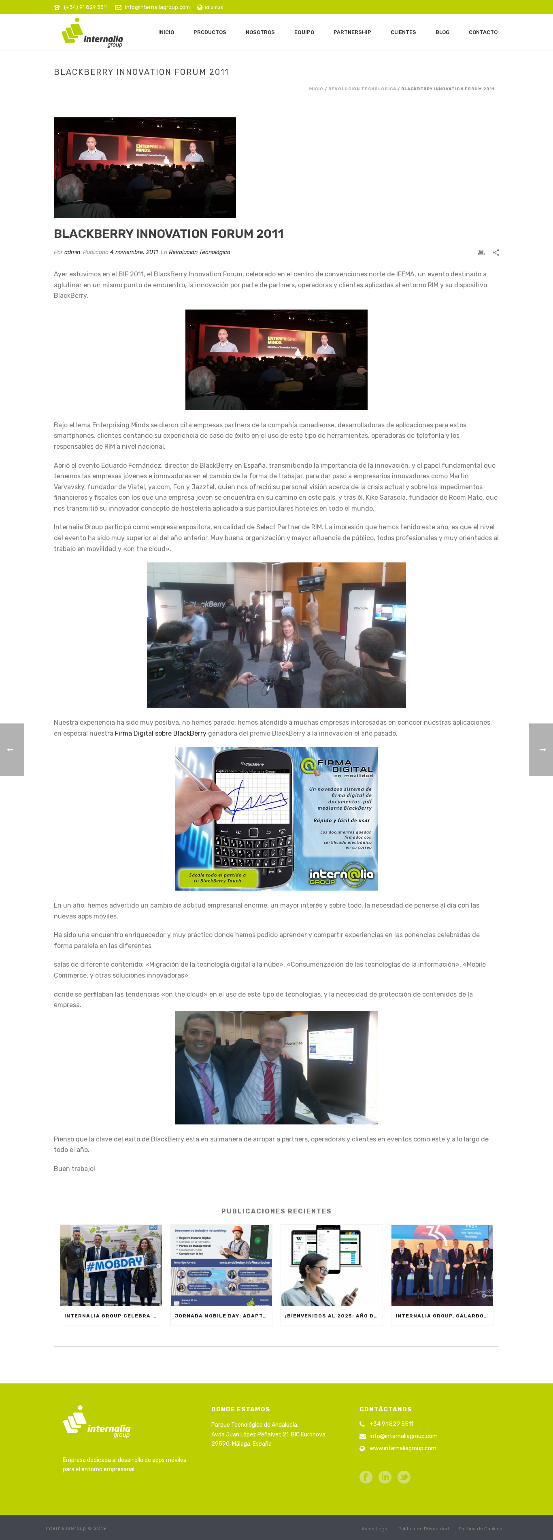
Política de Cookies (480, 1529)
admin (72, 252)
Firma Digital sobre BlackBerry (159, 733)
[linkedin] (385, 1478)
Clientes (403, 32)
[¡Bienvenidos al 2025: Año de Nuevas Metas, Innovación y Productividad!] (332, 1265)
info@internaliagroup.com (157, 7)
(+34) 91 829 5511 (86, 7)
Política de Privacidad (423, 1529)
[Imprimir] (481, 252)
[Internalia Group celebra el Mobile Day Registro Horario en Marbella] (111, 1265)
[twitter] (404, 1478)
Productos (210, 32)
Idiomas (214, 7)
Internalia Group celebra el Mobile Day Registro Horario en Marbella (113, 1316)
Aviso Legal (375, 1529)
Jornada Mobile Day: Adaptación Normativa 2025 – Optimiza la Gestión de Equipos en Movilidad (223, 1316)
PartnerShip (352, 32)
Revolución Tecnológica (362, 89)
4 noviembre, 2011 (134, 252)
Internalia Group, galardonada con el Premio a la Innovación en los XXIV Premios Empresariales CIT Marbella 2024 (444, 1316)
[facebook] (365, 1478)
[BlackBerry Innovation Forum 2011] (276, 167)
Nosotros (260, 32)
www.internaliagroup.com (403, 1448)
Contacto (483, 32)
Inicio (166, 32)
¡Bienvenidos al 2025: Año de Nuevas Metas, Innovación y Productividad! (334, 1316)
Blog (442, 32)
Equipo (304, 32)
